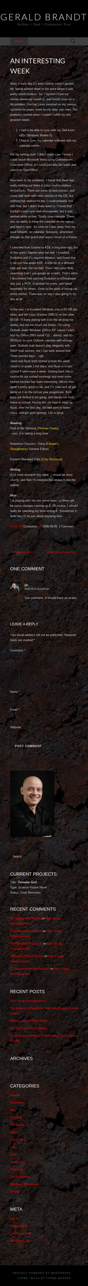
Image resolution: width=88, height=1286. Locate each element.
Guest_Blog (17, 1139)
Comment (17, 650)
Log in (14, 1218)
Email (15, 709)
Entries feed (18, 1226)
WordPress (61, 1273)
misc (13, 1154)
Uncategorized (19, 1176)
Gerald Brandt (44, 16)
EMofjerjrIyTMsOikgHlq (25, 918)
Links (13, 1147)
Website (15, 727)
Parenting (16, 1169)
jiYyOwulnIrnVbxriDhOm (26, 931)
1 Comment (66, 526)
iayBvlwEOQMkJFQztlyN (26, 956)
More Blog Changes (62, 552)
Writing (14, 1191)
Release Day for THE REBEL (29, 1021)
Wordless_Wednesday (24, 1184)
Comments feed (20, 1233)
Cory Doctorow (51, 459)
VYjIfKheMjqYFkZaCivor (26, 943)
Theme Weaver (58, 1278)
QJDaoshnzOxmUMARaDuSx (29, 968)
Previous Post (21, 552)
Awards (15, 1095)
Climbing (15, 1117)
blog (13, 1110)
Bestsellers (17, 1102)
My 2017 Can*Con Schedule (28, 1028)
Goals (14, 1132)
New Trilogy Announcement (28, 1001)
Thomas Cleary (48, 428)
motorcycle (17, 1162)
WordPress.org (20, 1240)
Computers (30, 526)
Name (15, 691)
